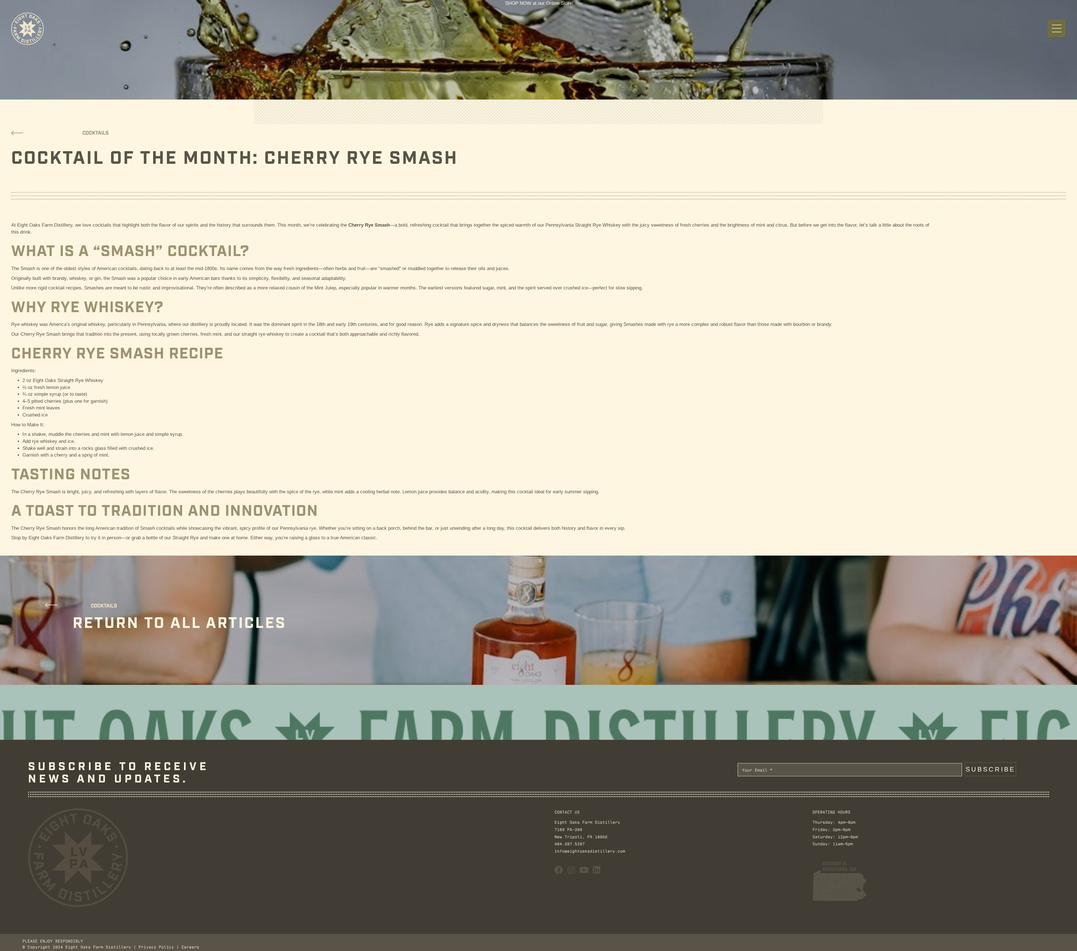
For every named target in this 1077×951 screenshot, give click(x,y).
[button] (1057, 29)
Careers (190, 946)
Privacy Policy (156, 946)
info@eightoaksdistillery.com (589, 850)
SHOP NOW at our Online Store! (539, 3)
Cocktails (95, 133)
